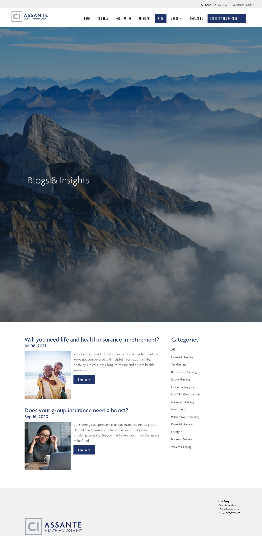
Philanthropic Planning (185, 417)
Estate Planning (180, 379)
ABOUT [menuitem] (176, 19)
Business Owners (181, 439)
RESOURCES (145, 18)
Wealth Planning (181, 447)
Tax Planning (178, 364)
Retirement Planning (184, 372)
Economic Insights (182, 387)
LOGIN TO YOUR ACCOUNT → (226, 18)
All (173, 349)
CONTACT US (196, 18)
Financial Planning (182, 357)
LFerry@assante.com (229, 509)
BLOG (161, 18)
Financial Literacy (182, 424)
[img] (131, 161)
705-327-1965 (219, 5)
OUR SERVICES (123, 18)
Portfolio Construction (185, 394)
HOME (87, 18)
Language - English (243, 4)
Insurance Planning (182, 402)
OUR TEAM (103, 18)
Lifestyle (176, 432)
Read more (84, 379)
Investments (179, 409)
